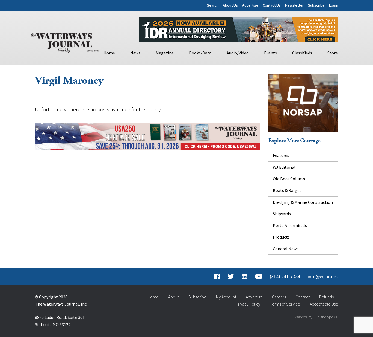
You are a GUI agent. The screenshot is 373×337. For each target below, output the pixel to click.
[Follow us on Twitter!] (231, 277)
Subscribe (316, 5)
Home (109, 53)
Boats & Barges (287, 190)
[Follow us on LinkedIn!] (244, 277)
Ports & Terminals (290, 225)
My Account (226, 297)
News (135, 53)
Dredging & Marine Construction (303, 202)
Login (333, 5)
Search (212, 5)
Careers (279, 297)
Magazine (165, 53)
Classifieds (302, 53)
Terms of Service (285, 304)
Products (281, 237)
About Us (230, 5)
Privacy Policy (248, 304)
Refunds (326, 297)
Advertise (250, 5)
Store (332, 53)
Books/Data (200, 53)
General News (285, 248)
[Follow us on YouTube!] (258, 277)
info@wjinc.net (323, 277)
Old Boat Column (289, 178)
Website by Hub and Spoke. (316, 317)
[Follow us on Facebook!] (217, 277)
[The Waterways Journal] (65, 41)
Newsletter (294, 5)
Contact (302, 297)
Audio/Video (238, 53)
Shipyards (282, 213)
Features (281, 155)
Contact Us (272, 5)
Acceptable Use (324, 304)
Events (270, 53)
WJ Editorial (284, 167)
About (173, 297)
